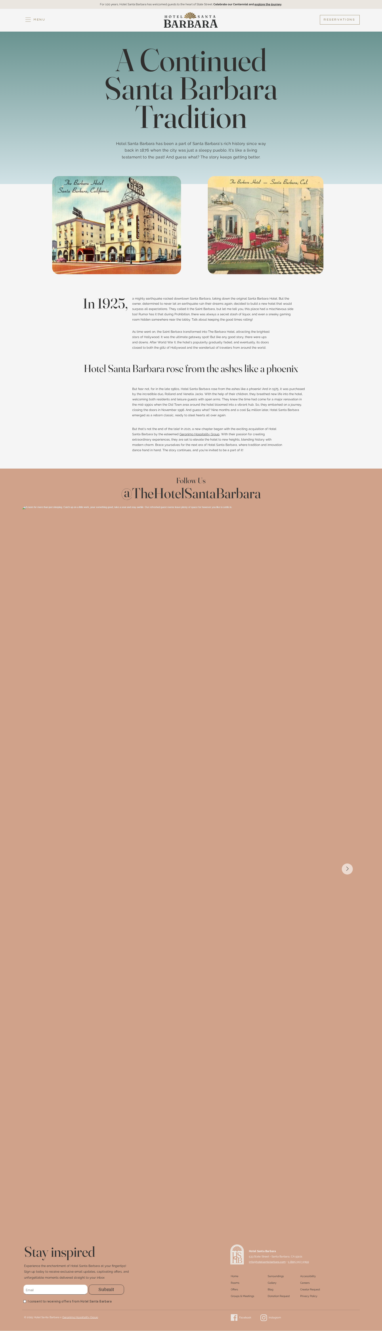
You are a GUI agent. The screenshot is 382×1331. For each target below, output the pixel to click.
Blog (270, 1289)
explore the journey (267, 4)
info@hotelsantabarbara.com (267, 1261)
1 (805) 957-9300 (298, 1261)
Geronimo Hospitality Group (200, 434)
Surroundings (276, 1276)
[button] (35, 20)
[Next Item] (347, 869)
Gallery (272, 1282)
